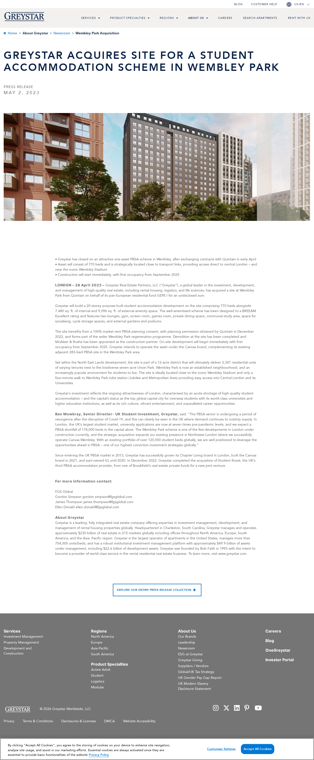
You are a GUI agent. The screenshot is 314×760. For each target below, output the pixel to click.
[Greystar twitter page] (226, 708)
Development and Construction (18, 651)
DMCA (109, 721)
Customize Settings (221, 749)
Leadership (186, 642)
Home (12, 33)
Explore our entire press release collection (154, 590)
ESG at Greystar (190, 654)
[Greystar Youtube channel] (258, 708)
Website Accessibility (139, 721)
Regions (167, 18)
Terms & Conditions (38, 721)
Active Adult (100, 669)
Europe (96, 642)
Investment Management (23, 636)
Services (88, 18)
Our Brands (187, 636)
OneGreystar (277, 650)
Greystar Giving (190, 660)
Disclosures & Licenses (78, 721)
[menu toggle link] (99, 19)
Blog (238, 4)
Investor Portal (279, 659)
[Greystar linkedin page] (237, 708)
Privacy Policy (99, 755)
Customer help (264, 4)
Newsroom (61, 33)
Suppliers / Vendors (193, 666)
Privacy (9, 721)
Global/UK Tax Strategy (196, 672)
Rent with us (299, 18)
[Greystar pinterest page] (247, 708)
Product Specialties (127, 18)
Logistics (97, 681)
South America (102, 654)
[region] (157, 749)
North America (102, 636)
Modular (97, 687)
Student (97, 675)
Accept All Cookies (258, 749)
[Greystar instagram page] (216, 708)
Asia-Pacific (99, 648)
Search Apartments (260, 18)
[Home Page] (17, 709)
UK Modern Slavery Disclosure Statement (194, 686)
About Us (196, 18)
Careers (225, 18)
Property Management (21, 642)
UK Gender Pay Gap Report (200, 677)
